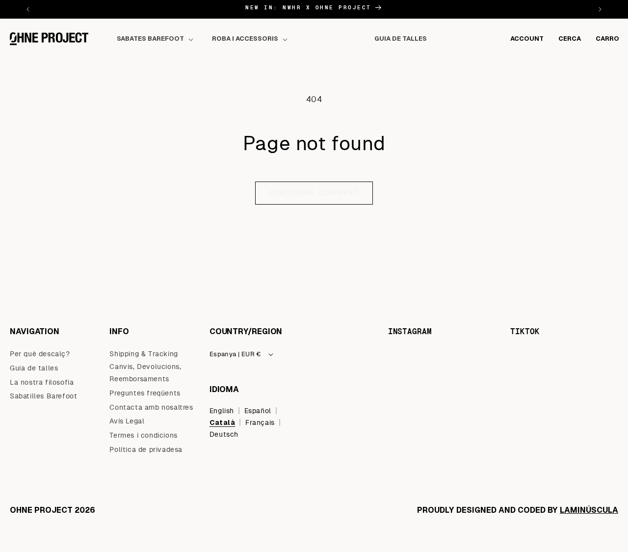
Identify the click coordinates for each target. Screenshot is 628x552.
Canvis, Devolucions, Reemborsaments (145, 372)
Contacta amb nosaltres (151, 407)
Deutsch (223, 434)
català (222, 422)
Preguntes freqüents (144, 393)
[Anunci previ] (28, 9)
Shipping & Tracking (143, 353)
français (260, 422)
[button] (157, 39)
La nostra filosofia (42, 382)
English (221, 410)
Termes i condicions (143, 435)
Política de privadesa (146, 449)
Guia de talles (34, 368)
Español (257, 410)
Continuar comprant (314, 193)
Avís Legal (126, 421)
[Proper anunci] (600, 9)
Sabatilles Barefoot (43, 396)
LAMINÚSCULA (589, 510)
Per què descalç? (40, 353)
